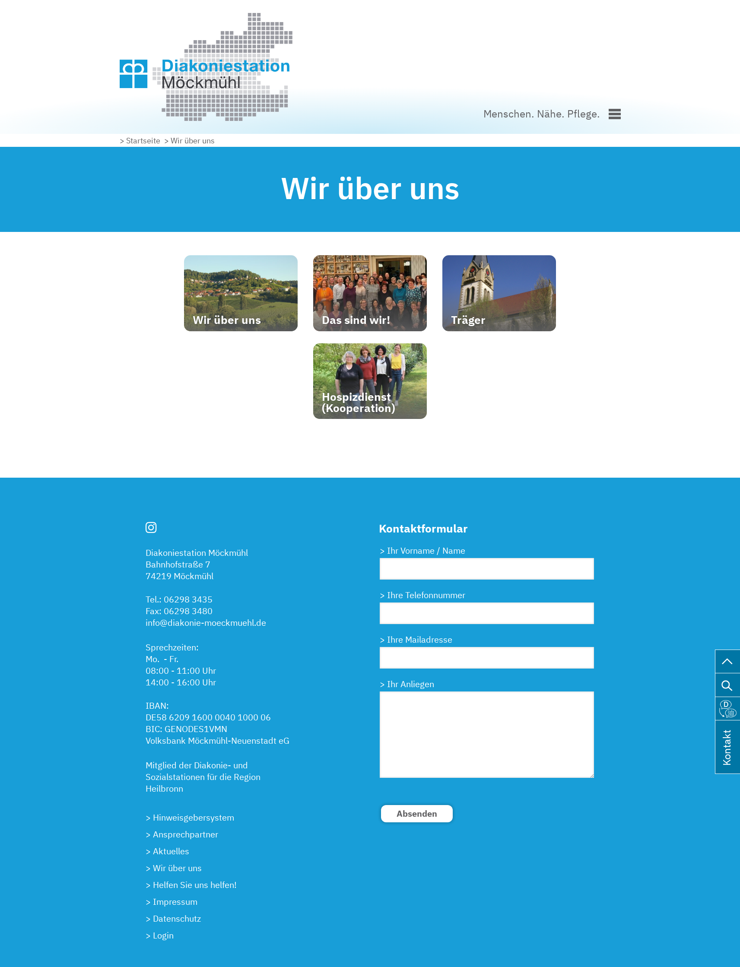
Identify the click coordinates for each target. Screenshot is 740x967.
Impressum (175, 901)
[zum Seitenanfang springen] (727, 660)
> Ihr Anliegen (407, 684)
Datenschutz (177, 918)
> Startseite (140, 141)
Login (163, 935)
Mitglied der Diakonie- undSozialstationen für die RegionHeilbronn (203, 776)
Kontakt (727, 758)
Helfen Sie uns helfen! (195, 885)
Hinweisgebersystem (193, 817)
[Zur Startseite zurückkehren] (258, 19)
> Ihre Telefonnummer (422, 595)
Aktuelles (171, 851)
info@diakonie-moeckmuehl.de (206, 622)
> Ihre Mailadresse (416, 639)
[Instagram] (151, 527)
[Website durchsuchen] (727, 684)
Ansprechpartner (185, 834)
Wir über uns (177, 868)
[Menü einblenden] (615, 112)
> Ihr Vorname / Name (422, 550)
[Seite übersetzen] (727, 707)
